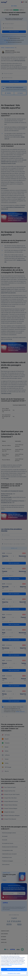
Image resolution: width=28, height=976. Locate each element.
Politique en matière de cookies (16, 964)
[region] (14, 965)
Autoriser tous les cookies (14, 969)
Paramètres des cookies (14, 973)
